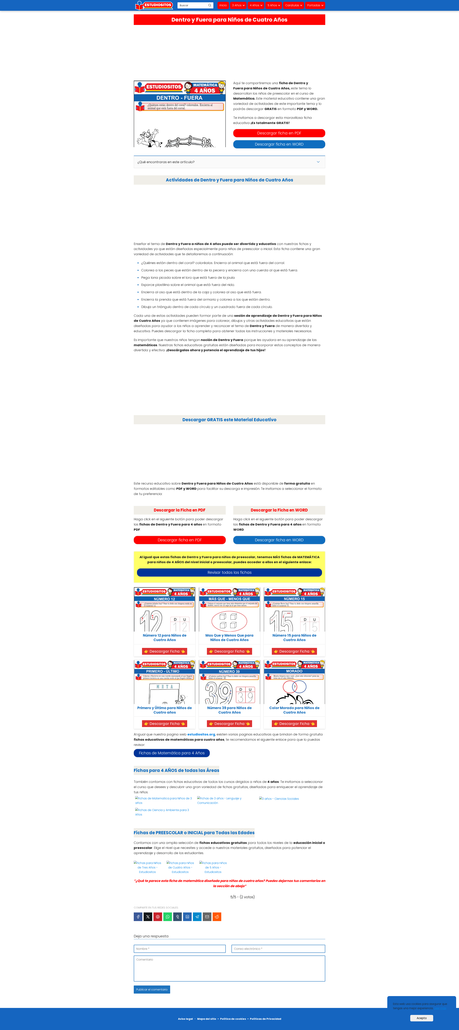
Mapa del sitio (206, 1019)
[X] (148, 916)
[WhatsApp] (167, 916)
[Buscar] (209, 5)
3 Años (237, 5)
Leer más (440, 1008)
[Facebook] (138, 916)
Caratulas (292, 5)
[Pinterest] (157, 916)
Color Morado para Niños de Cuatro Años (294, 710)
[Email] (207, 916)
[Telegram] (197, 916)
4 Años (254, 5)
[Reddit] (217, 916)
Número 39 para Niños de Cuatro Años (229, 710)
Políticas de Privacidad (265, 1019)
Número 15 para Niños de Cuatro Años (294, 637)
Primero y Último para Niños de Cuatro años (164, 710)
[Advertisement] (229, 52)
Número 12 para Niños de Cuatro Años (164, 637)
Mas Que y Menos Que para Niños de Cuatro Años (229, 637)
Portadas (313, 5)
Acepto (422, 1018)
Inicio (223, 5)
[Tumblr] (177, 916)
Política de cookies (233, 1019)
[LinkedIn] (187, 916)
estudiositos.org (201, 734)
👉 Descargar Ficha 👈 (164, 651)
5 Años (272, 5)
